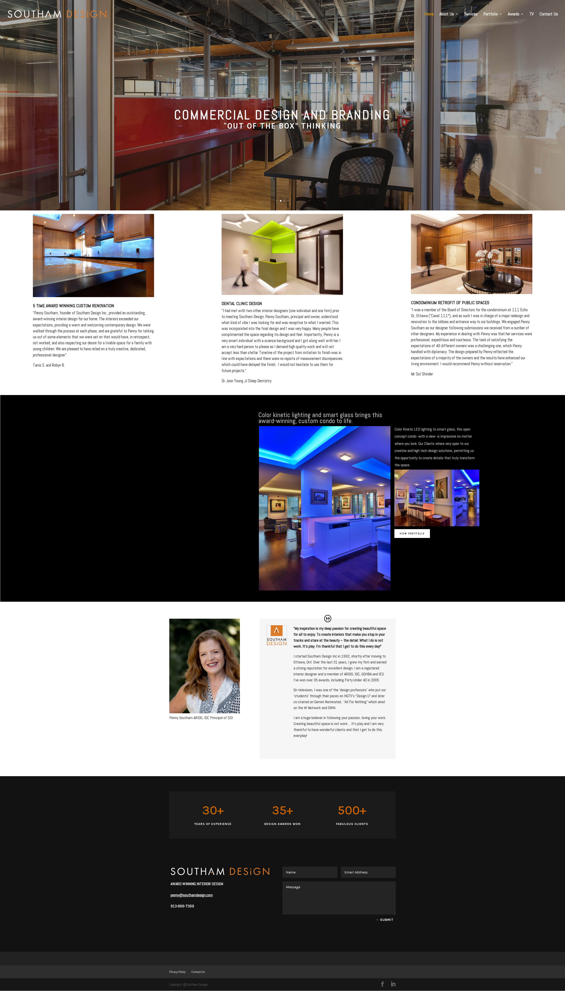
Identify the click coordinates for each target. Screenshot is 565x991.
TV (531, 14)
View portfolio (412, 533)
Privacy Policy (177, 972)
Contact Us (548, 14)
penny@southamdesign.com (192, 894)
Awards (513, 14)
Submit (387, 920)
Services (471, 14)
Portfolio (490, 14)
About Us (446, 14)
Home (429, 14)
